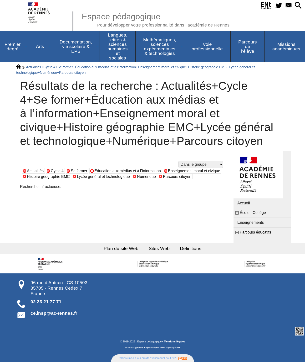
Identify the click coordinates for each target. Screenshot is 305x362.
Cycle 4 (57, 171)
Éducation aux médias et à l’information (127, 171)
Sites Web (159, 248)
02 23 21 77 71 (45, 301)
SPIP (178, 347)
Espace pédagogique (155, 19)
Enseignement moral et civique (194, 171)
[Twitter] (279, 5)
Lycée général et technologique (103, 177)
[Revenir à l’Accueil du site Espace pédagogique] (39, 12)
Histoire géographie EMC (48, 177)
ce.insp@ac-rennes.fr (53, 313)
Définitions (190, 248)
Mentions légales (174, 341)
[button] (298, 5)
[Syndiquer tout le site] (182, 358)
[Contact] (288, 5)
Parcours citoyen (177, 177)
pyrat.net (139, 347)
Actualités (35, 171)
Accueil (243, 203)
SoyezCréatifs (159, 347)
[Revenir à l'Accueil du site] (20, 67)
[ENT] (266, 6)
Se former (79, 171)
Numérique (146, 177)
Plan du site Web (121, 248)
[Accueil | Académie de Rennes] (51, 263)
